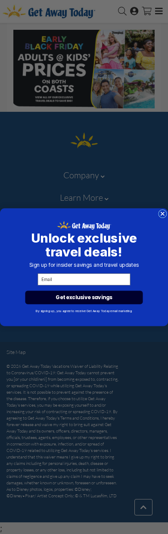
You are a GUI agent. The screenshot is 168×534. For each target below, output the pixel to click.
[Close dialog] (163, 214)
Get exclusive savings (84, 297)
